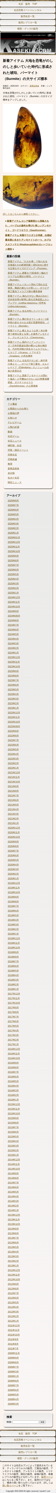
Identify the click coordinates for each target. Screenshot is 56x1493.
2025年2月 (13, 588)
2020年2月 (13, 874)
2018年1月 (13, 989)
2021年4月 (13, 809)
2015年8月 (13, 1123)
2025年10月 (14, 551)
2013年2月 (13, 1261)
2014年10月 (14, 1169)
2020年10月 (14, 837)
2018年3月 (13, 980)
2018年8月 (13, 957)
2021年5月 (13, 805)
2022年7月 (13, 740)
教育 (10, 464)
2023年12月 (14, 657)
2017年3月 (13, 1035)
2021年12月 (14, 772)
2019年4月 (13, 920)
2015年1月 (13, 1155)
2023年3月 (13, 699)
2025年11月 (14, 547)
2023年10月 (14, 666)
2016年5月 (13, 1081)
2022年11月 (14, 717)
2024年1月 (13, 653)
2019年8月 (13, 901)
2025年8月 (13, 560)
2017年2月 (13, 1040)
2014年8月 (13, 1178)
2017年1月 (13, 1044)
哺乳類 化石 (15, 445)
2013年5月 (13, 1247)
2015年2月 (13, 1150)
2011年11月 (14, 1330)
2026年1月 (13, 533)
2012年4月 (13, 1307)
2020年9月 (13, 841)
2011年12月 (14, 1325)
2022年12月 (14, 712)
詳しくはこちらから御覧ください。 (21, 214)
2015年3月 (13, 1146)
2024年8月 (13, 620)
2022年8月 (13, 735)
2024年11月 (14, 602)
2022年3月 (13, 759)
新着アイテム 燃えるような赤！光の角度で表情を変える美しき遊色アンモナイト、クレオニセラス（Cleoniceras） (28, 334)
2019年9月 (13, 897)
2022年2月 (13, 763)
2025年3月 (13, 583)
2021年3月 (13, 814)
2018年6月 (13, 966)
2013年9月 (13, 1229)
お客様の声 (13, 413)
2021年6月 (13, 800)
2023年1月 (13, 708)
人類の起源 (13, 427)
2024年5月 (13, 634)
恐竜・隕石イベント (18, 450)
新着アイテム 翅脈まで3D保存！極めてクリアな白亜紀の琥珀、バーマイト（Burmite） (28, 276)
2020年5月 (13, 860)
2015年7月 (13, 1127)
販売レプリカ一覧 (28, 22)
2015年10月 (14, 1113)
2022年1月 (13, 768)
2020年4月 (13, 865)
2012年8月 (13, 1288)
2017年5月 (13, 1026)
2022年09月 (14, 726)
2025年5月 (13, 574)
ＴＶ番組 (12, 404)
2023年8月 (13, 676)
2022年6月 (13, 745)
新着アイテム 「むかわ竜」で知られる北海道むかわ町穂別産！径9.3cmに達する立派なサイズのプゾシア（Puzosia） (28, 265)
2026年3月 (13, 523)
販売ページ (47, 1477)
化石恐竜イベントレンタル (27, 10)
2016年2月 (13, 1095)
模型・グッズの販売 (27, 29)
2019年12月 (14, 883)
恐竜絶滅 (12, 459)
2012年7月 (13, 1293)
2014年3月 (13, 1201)
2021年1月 (13, 823)
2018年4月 (13, 975)
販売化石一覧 (28, 16)
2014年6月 (13, 1187)
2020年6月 (13, 855)
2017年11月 (14, 998)
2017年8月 (13, 1012)
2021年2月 (13, 818)
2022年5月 (13, 749)
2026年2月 (13, 528)
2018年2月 (13, 984)
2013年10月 (14, 1224)
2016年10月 (14, 1058)
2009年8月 (13, 1362)
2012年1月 (13, 1321)
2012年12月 (14, 1270)
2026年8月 (13, 500)
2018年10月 (14, 947)
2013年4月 (13, 1252)
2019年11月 (14, 888)
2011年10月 (14, 1335)
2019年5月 (13, 915)
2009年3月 (13, 1371)
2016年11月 (14, 1053)
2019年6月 (13, 911)
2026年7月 (13, 505)
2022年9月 (13, 731)
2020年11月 (14, 832)
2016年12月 (14, 1049)
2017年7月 (13, 1017)
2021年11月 (14, 777)
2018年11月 (14, 943)
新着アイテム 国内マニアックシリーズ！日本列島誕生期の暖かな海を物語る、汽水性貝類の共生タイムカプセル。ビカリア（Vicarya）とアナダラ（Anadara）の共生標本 (28, 349)
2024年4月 (13, 639)
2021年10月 (14, 782)
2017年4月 (13, 1030)
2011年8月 (13, 1344)
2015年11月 (14, 1109)
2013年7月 (13, 1238)
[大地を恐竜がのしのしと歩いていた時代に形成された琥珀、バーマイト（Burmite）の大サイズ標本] (28, 171)
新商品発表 (34, 86)
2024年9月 (13, 611)
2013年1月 (13, 1265)
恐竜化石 (12, 455)
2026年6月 (13, 510)
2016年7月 (13, 1072)
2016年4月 (13, 1086)
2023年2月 (13, 703)
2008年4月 (13, 1399)
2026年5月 (13, 514)
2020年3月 (13, 869)
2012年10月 (14, 1279)
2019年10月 (14, 892)
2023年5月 (13, 689)
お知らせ (12, 418)
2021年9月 (13, 786)
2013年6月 (13, 1242)
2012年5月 (13, 1302)
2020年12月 (14, 828)
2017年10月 (14, 1003)
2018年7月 (13, 961)
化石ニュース (15, 441)
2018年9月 (13, 952)
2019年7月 (13, 906)
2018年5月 (13, 971)
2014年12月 (14, 1159)
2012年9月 (13, 1284)
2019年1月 (13, 934)
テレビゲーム (15, 422)
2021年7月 (13, 795)
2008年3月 (13, 1404)
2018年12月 (14, 938)
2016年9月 (13, 1063)
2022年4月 (13, 754)
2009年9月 (13, 1358)
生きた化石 (13, 478)
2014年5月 (13, 1192)
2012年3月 (13, 1312)
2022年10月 (14, 722)
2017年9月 (13, 1007)
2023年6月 (13, 685)
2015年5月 (13, 1136)
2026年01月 (14, 537)
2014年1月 (13, 1210)
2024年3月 (13, 643)
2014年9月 (13, 1173)
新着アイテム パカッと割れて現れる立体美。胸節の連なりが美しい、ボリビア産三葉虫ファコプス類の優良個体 (28, 288)
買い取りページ (10, 1485)
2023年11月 (14, 662)
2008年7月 (13, 1385)
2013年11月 (14, 1219)
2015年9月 (13, 1118)
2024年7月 (13, 625)
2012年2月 (13, 1316)
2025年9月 (13, 556)
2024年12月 (14, 597)
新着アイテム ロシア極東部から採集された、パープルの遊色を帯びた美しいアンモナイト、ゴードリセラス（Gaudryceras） (28, 225)
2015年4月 (13, 1141)
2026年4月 (13, 519)
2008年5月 (13, 1394)
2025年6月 (13, 570)
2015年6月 (13, 1132)
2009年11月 (14, 1353)
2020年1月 (13, 878)
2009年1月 (13, 1376)
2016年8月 (13, 1067)
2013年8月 (13, 1233)
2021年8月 (13, 791)
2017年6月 (13, 1021)
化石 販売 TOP (28, 4)
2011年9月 (13, 1339)
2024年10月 (14, 606)
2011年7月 (13, 1348)
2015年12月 (14, 1104)
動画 (10, 431)
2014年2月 (13, 1206)
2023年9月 (13, 671)
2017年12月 (14, 994)
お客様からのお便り (18, 408)
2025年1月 (13, 593)
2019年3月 (13, 924)
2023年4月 (13, 694)
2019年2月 (13, 929)
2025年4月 (13, 579)
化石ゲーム (13, 436)
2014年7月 (13, 1182)
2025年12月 (14, 542)
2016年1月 (13, 1100)
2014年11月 (14, 1164)
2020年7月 (13, 851)
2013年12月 (14, 1215)
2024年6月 (13, 629)
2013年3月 (13, 1256)
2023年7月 (13, 680)
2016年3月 (13, 1090)
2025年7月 (13, 565)
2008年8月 (13, 1381)
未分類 (11, 473)
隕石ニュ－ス (15, 482)
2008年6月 (13, 1390)
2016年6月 (13, 1077)
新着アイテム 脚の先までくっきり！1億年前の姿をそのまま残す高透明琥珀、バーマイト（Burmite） (28, 322)
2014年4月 (13, 1196)
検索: (9, 1422)
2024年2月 (13, 648)
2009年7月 (13, 1367)
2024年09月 (14, 616)
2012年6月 (13, 1298)
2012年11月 (14, 1275)
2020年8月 (13, 846)
